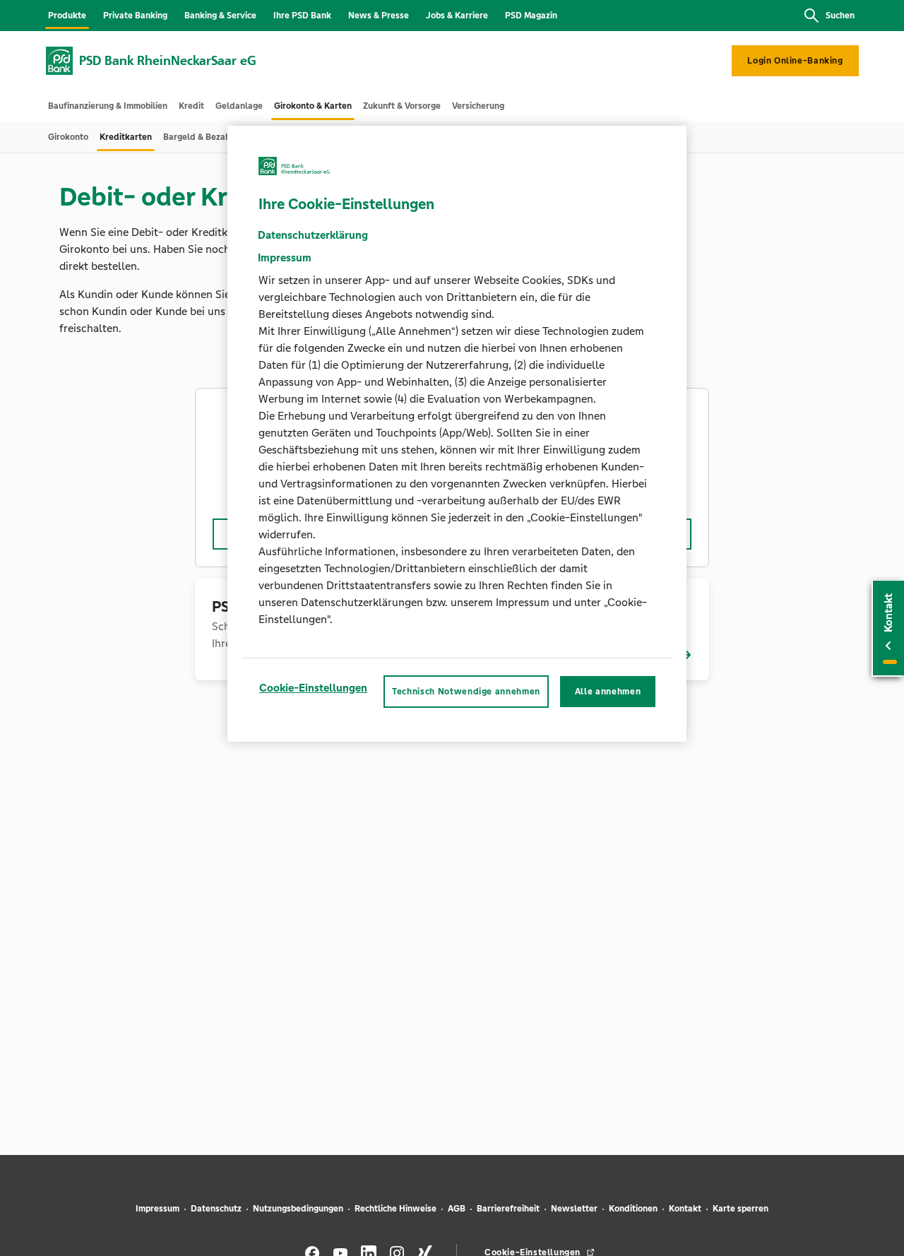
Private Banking (135, 15)
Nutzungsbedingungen (298, 1208)
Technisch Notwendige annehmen (466, 691)
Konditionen (633, 1208)
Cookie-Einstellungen (313, 687)
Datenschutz (216, 1208)
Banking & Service (220, 15)
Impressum (157, 1208)
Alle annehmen (608, 691)
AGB (456, 1208)
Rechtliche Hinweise (395, 1208)
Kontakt (685, 1208)
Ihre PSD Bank (302, 15)
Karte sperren (740, 1208)
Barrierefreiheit (508, 1208)
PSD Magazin (531, 15)
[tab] (107, 106)
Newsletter (574, 1208)
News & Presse (378, 15)
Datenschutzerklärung (313, 234)
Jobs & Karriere (457, 15)
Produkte (67, 15)
